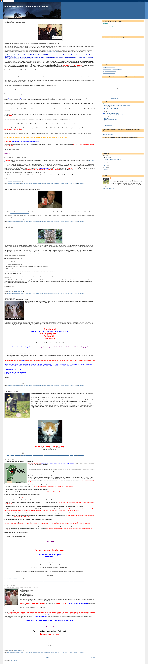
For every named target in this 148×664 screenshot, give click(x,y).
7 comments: (18, 383)
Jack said (106, 118)
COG (25, 183)
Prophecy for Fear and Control (109, 71)
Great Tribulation (29, 183)
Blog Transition (107, 110)
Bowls (22, 183)
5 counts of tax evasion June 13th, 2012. (19, 213)
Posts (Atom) (14, 660)
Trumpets (75, 183)
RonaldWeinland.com (48, 183)
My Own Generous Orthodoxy (111, 113)
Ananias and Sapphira (10, 55)
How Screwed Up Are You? (109, 73)
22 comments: (19, 578)
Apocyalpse (9, 183)
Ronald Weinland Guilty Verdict (110, 119)
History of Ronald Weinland (109, 67)
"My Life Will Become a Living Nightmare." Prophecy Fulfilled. (22, 189)
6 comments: (19, 650)
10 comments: (19, 219)
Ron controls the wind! (114, 98)
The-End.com (66, 183)
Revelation (35, 183)
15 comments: (19, 291)
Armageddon (14, 183)
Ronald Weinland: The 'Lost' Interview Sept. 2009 (18, 461)
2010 (105, 167)
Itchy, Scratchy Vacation (11, 391)
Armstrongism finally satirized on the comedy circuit (115, 114)
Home (47, 657)
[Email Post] (22, 181)
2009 (105, 169)
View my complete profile (108, 188)
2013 (105, 155)
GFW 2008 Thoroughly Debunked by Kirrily (112, 69)
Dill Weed (114, 177)
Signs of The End (60, 183)
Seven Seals (54, 183)
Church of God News (109, 104)
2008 (105, 172)
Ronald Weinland (40, 183)
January (107, 157)
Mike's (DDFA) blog (53, 51)
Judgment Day (8, 227)
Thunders (71, 183)
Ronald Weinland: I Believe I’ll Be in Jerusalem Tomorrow (21, 587)
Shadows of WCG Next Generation (112, 123)
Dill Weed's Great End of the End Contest (16, 299)
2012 (105, 163)
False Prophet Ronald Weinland (111, 108)
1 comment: (18, 181)
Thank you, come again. (108, 134)
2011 (105, 165)
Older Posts (92, 657)
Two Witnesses (81, 183)
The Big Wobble (108, 125)
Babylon (18, 183)
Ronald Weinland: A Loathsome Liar (14, 22)
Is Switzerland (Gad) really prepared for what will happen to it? (117, 105)
